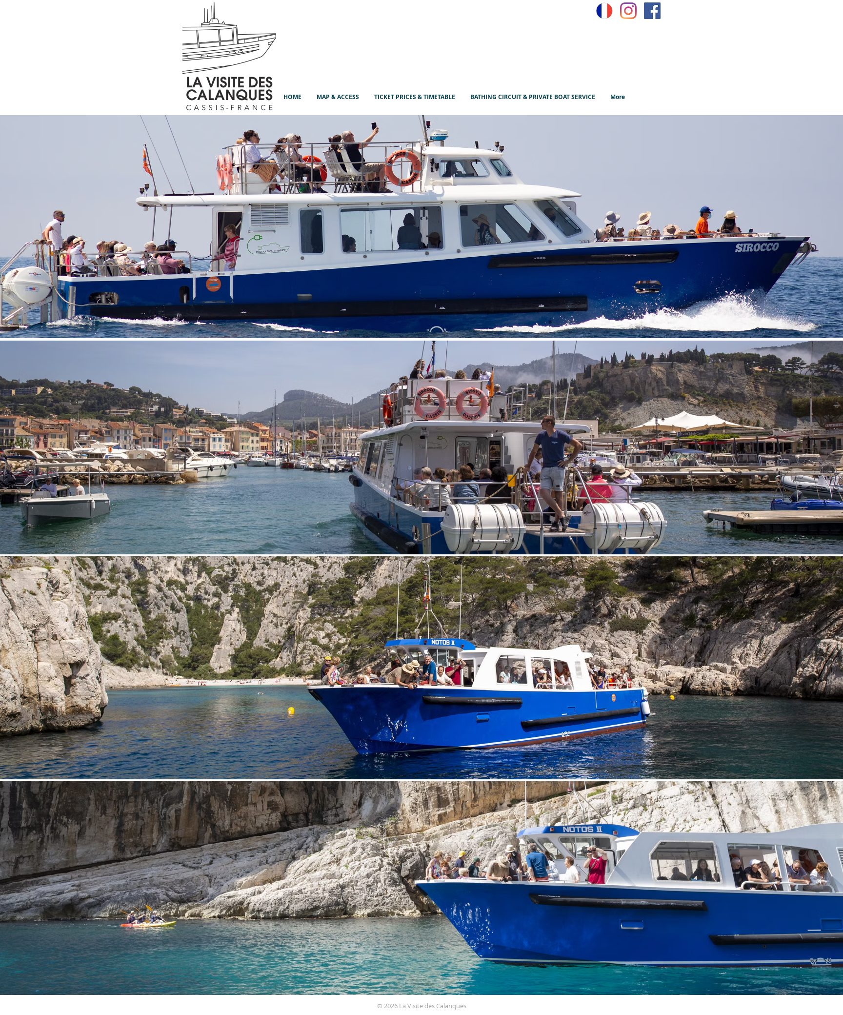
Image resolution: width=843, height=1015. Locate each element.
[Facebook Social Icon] (652, 10)
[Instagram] (628, 10)
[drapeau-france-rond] (604, 10)
